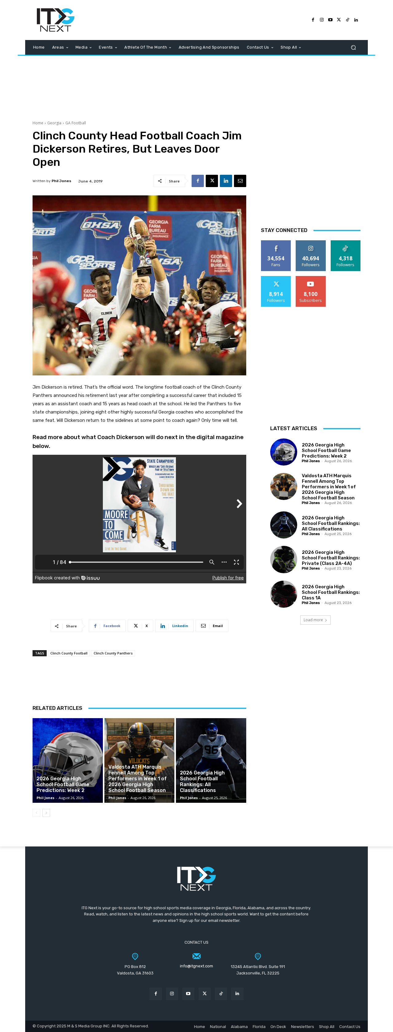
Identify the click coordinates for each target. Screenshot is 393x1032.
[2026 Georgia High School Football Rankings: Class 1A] (283, 594)
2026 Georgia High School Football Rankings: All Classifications (202, 782)
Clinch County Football (69, 653)
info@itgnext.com (196, 966)
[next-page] (46, 813)
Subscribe (310, 278)
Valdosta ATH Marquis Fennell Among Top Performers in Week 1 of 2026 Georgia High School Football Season (137, 779)
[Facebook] (313, 20)
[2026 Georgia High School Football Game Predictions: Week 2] (68, 760)
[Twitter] (339, 20)
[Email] (240, 181)
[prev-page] (36, 813)
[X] (212, 181)
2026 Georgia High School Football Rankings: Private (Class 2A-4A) (331, 558)
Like (276, 242)
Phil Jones (61, 181)
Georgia (54, 123)
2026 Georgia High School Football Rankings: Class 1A (331, 592)
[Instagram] (321, 20)
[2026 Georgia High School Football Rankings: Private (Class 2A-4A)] (283, 559)
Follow (311, 242)
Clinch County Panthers (113, 653)
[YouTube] (330, 20)
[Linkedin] (226, 181)
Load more (313, 619)
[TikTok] (347, 20)
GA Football (75, 123)
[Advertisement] (196, 85)
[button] (353, 47)
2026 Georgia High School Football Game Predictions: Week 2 (63, 784)
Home (38, 123)
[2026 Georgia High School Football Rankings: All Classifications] (211, 760)
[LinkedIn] (356, 20)
